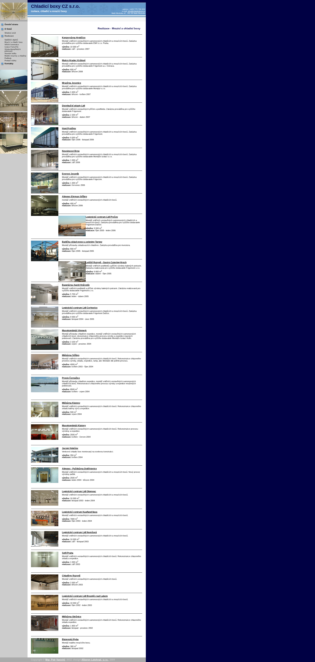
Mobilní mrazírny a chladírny (15, 56)
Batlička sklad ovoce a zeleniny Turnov (82, 242)
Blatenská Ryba (70, 639)
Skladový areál (10, 33)
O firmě (8, 29)
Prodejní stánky (10, 61)
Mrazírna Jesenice (71, 83)
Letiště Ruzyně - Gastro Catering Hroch (106, 262)
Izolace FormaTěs (11, 47)
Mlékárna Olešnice (71, 616)
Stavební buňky (10, 53)
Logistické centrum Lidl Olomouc (79, 491)
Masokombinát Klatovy (74, 425)
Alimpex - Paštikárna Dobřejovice (79, 468)
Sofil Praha (67, 553)
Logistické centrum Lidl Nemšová (79, 532)
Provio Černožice (71, 378)
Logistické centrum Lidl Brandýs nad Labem (85, 596)
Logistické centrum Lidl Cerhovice (80, 308)
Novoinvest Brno (70, 151)
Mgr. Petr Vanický (55, 659)
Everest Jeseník (70, 174)
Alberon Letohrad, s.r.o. (94, 659)
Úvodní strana (11, 24)
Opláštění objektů (11, 40)
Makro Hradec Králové (73, 60)
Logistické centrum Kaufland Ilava (79, 512)
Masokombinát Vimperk (74, 330)
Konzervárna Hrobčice (73, 37)
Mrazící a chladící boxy (14, 42)
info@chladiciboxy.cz (136, 11)
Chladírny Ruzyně (71, 575)
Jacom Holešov (70, 448)
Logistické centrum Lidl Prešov (102, 217)
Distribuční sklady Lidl (73, 105)
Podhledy (8, 58)
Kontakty (9, 63)
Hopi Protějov (69, 128)
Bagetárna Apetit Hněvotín (76, 285)
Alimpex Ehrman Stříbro (74, 196)
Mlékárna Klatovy (71, 403)
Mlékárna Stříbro (70, 355)
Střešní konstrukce (12, 45)
